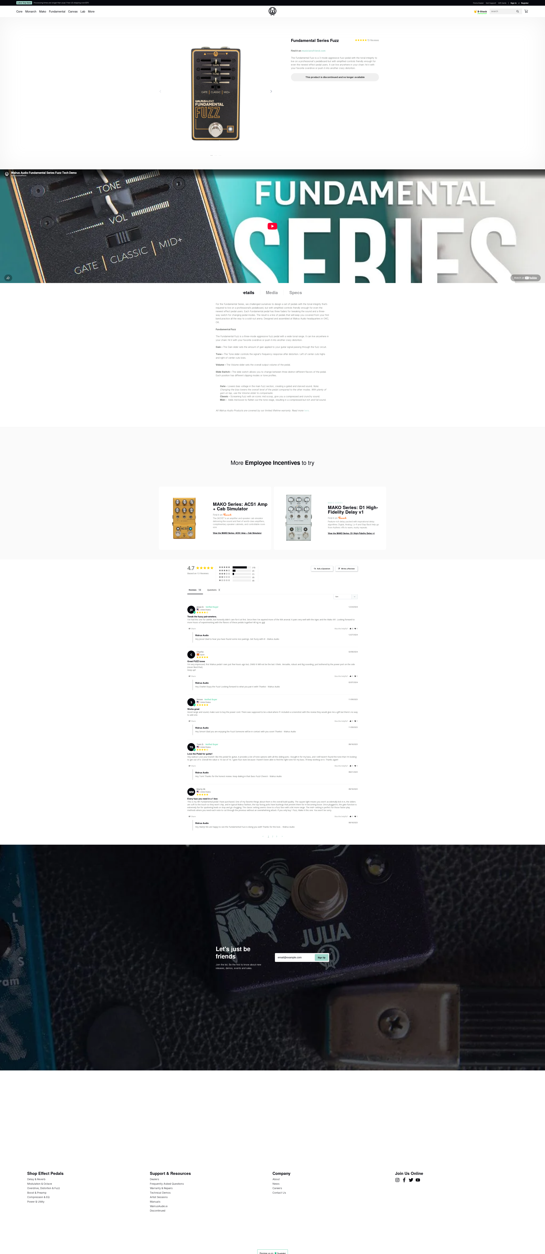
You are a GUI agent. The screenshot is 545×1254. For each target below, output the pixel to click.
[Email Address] (302, 957)
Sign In (514, 3)
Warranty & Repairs (161, 1188)
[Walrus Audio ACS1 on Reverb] (227, 514)
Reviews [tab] (192, 589)
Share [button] (193, 628)
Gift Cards (502, 3)
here (306, 410)
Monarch (30, 11)
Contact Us (279, 1192)
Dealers (154, 1179)
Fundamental (57, 11)
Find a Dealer (478, 3)
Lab (82, 11)
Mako (42, 11)
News (275, 1183)
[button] (211, 155)
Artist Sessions (159, 1197)
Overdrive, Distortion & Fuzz (43, 1188)
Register (525, 3)
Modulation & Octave (39, 1183)
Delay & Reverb (36, 1179)
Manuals (155, 1201)
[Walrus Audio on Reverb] (342, 518)
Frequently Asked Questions (167, 1183)
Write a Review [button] (348, 568)
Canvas (73, 11)
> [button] (282, 836)
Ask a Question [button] (323, 568)
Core (19, 11)
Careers (277, 1188)
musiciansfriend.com (313, 50)
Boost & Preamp (36, 1192)
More (91, 11)
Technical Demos (160, 1192)
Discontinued (157, 1210)
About (276, 1179)
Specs (295, 292)
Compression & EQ (38, 1197)
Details (247, 292)
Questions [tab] (212, 589)
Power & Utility (35, 1201)
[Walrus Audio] (272, 11)
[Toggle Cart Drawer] (526, 11)
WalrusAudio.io (159, 1206)
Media (272, 292)
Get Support (491, 3)
